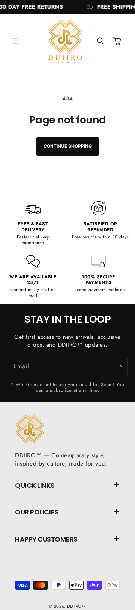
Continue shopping (68, 146)
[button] (15, 41)
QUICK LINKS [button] (35, 485)
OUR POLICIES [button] (36, 512)
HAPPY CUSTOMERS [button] (46, 539)
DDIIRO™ (76, 606)
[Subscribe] (119, 366)
